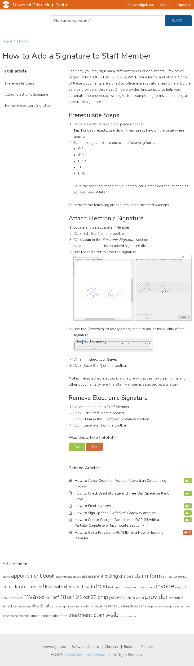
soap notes (67, 606)
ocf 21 (74, 597)
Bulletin (129, 647)
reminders (176, 598)
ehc (44, 585)
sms (55, 606)
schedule (9, 606)
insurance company (142, 587)
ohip (103, 597)
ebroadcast (12, 586)
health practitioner (118, 587)
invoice (165, 586)
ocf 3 (49, 598)
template (152, 606)
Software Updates (85, 647)
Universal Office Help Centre (40, 5)
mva (29, 596)
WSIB (132, 77)
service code (24, 606)
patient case (122, 597)
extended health (78, 586)
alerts (6, 577)
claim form (148, 576)
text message (165, 606)
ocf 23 (90, 597)
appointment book (32, 576)
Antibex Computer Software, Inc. (87, 655)
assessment (92, 576)
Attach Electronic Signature (26, 94)
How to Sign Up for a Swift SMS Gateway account (115, 513)
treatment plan (86, 615)
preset (140, 598)
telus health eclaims (130, 606)
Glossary (111, 647)
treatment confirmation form (46, 616)
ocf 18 (59, 597)
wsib (112, 614)
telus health (104, 606)
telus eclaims (85, 606)
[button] (77, 447)
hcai (101, 586)
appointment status (68, 577)
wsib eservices (127, 616)
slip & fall (41, 606)
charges (126, 576)
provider (156, 596)
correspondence (175, 576)
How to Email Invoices (93, 506)
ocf (41, 597)
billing (111, 576)
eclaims (31, 586)
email (55, 586)
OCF (97, 77)
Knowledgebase (53, 647)
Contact (147, 647)
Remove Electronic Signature (28, 105)
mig (177, 587)
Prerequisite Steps (20, 83)
